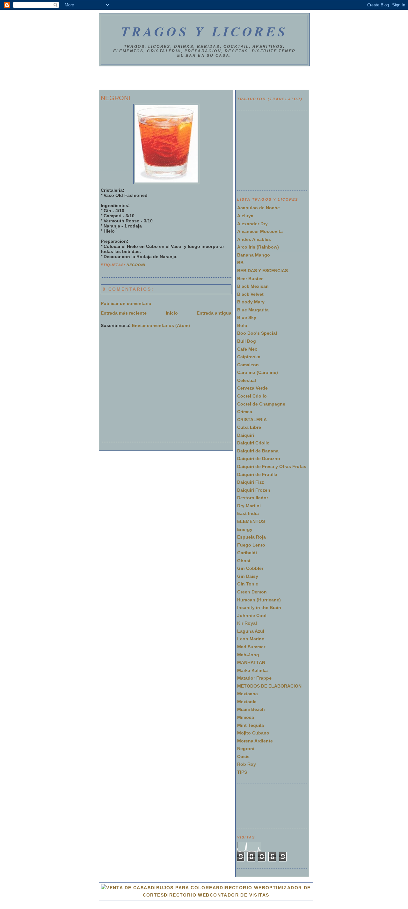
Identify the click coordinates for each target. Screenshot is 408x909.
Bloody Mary (251, 301)
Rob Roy (246, 764)
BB (240, 262)
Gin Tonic (247, 583)
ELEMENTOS (251, 521)
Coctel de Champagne (261, 403)
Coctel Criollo (252, 396)
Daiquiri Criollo (253, 442)
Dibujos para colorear (185, 887)
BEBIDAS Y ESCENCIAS (262, 270)
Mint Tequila (250, 725)
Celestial (246, 380)
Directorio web (187, 895)
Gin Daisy (247, 576)
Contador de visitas (239, 895)
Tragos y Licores (204, 31)
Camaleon (248, 364)
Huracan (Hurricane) (259, 599)
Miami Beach (251, 709)
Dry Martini (249, 505)
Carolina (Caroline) (257, 372)
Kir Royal (247, 623)
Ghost (244, 560)
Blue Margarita (253, 309)
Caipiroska (248, 356)
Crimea (244, 411)
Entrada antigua (214, 313)
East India (248, 513)
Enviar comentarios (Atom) (161, 325)
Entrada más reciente (124, 313)
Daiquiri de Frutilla (257, 474)
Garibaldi (247, 552)
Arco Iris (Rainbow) (258, 247)
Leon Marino (251, 638)
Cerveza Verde (252, 388)
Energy (244, 529)
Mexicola (247, 701)
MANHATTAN (251, 662)
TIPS (242, 772)
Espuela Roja (251, 537)
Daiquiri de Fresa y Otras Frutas (271, 466)
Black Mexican (253, 286)
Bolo (242, 325)
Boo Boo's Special (257, 333)
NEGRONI (115, 97)
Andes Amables (254, 239)
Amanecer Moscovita (260, 231)
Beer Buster (250, 278)
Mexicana (247, 693)
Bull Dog (246, 341)
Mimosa (245, 717)
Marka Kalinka (252, 670)
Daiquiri (245, 435)
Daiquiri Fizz (250, 482)
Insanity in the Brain (259, 607)
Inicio (172, 313)
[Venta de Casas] (126, 887)
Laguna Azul (250, 631)
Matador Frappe (254, 678)
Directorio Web (243, 887)
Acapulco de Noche (258, 207)
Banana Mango (253, 254)
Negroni (136, 265)
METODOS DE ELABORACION (269, 686)
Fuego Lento (251, 545)
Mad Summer (251, 646)
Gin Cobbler (250, 568)
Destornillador (252, 497)
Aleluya (245, 215)
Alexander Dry (252, 223)
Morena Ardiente (255, 740)
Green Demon (252, 591)
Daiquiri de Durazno (258, 458)
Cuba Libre (249, 427)
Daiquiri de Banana (258, 450)
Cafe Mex (247, 349)
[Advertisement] (204, 79)
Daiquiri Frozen (253, 490)
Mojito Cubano (253, 732)
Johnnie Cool (251, 615)
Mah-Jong (248, 654)
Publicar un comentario (126, 303)
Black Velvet (250, 294)
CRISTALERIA (252, 419)
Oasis (243, 756)
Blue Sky (246, 317)
